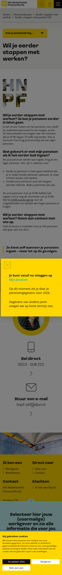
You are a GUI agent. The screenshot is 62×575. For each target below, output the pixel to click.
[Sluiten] (7, 265)
